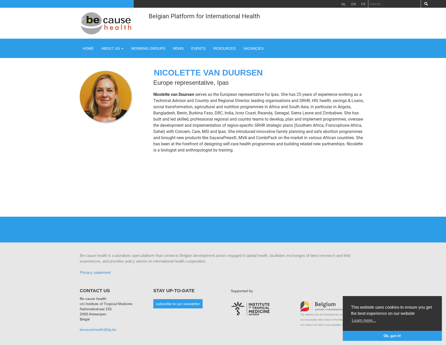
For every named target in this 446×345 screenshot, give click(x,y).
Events (198, 48)
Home (88, 48)
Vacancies (253, 48)
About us (111, 48)
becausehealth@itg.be (98, 329)
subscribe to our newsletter (178, 304)
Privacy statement (95, 272)
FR (363, 4)
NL (343, 4)
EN (353, 4)
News (178, 48)
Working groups (148, 48)
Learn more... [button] (364, 320)
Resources (224, 48)
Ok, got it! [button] (392, 336)
